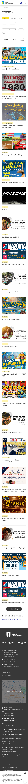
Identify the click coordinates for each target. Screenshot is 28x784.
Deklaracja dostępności (8, 764)
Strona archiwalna (6, 675)
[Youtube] (25, 643)
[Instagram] (22, 643)
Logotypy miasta (6, 672)
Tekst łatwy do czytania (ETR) (9, 767)
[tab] (6, 40)
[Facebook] (19, 643)
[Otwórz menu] (25, 3)
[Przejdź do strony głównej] (14, 634)
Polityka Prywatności (7, 770)
